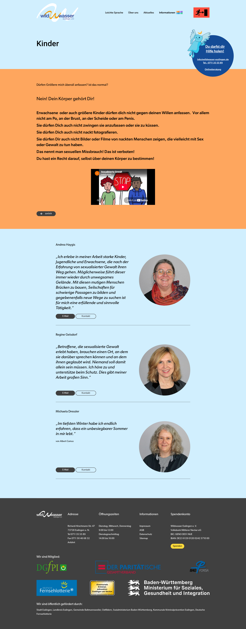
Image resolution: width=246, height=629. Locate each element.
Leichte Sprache (114, 12)
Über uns (133, 12)
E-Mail (65, 316)
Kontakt (86, 316)
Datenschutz (146, 534)
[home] (57, 12)
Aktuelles (149, 12)
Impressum (145, 526)
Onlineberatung (213, 69)
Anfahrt (71, 542)
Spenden (177, 546)
